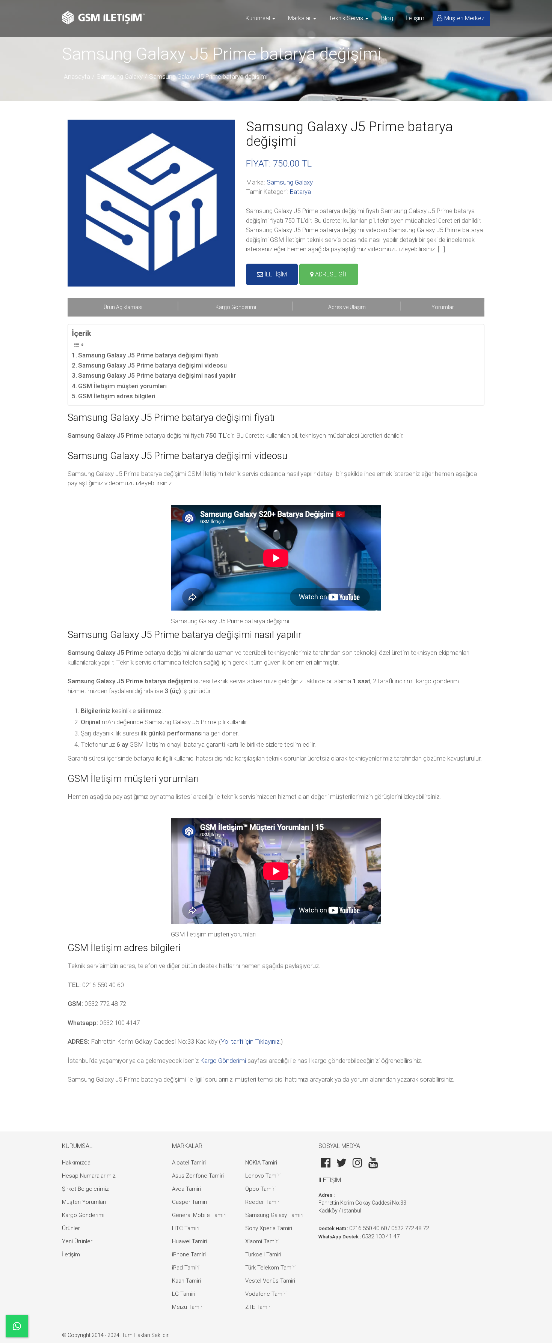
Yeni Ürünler (77, 1241)
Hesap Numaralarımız (89, 1175)
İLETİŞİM (275, 274)
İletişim (415, 18)
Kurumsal (258, 18)
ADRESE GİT (330, 274)
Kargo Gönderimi (223, 1060)
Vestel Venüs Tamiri (270, 1280)
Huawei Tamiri (189, 1241)
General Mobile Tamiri (199, 1215)
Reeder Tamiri (263, 1202)
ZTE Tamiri (258, 1307)
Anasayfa (77, 76)
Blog (387, 18)
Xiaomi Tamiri (262, 1241)
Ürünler (71, 1228)
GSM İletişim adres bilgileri (116, 396)
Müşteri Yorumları (84, 1202)
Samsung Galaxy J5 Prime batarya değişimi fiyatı (148, 355)
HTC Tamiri (185, 1228)
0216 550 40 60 (368, 1228)
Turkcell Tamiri (263, 1254)
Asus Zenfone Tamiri (198, 1175)
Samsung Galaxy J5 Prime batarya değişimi (208, 76)
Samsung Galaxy (120, 76)
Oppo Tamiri (260, 1188)
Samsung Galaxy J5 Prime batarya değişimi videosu (152, 365)
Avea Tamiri (186, 1188)
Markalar (300, 18)
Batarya (300, 191)
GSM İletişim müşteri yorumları (122, 386)
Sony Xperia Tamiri (268, 1228)
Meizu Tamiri (188, 1307)
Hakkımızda (76, 1162)
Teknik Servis (347, 18)
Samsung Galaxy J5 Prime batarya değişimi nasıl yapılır (157, 375)
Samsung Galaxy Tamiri (274, 1215)
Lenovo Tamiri (263, 1175)
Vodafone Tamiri (266, 1293)
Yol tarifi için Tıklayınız (250, 1041)
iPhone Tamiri (189, 1254)
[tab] (123, 307)
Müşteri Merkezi (465, 18)
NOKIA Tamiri (261, 1162)
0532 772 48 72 (410, 1228)
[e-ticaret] (103, 17)
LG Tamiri (183, 1293)
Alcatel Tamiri (189, 1162)
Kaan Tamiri (186, 1280)
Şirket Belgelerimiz (85, 1188)
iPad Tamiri (185, 1267)
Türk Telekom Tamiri (270, 1267)
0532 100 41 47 (381, 1236)
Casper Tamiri (189, 1202)
